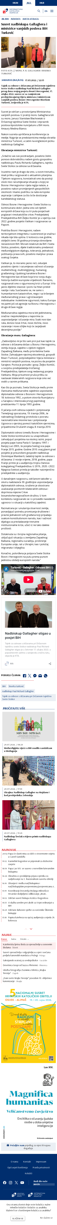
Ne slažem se (46, 1217)
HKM (15, 2)
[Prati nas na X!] (16, 1182)
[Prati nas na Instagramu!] (10, 1182)
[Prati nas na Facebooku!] (4, 1182)
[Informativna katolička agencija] (36, 1195)
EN (46, 11)
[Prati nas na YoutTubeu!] (22, 1182)
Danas (4, 939)
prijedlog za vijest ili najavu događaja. (30, 1147)
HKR (42, 2)
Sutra (13, 939)
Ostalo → (24, 939)
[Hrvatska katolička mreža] (18, 1195)
